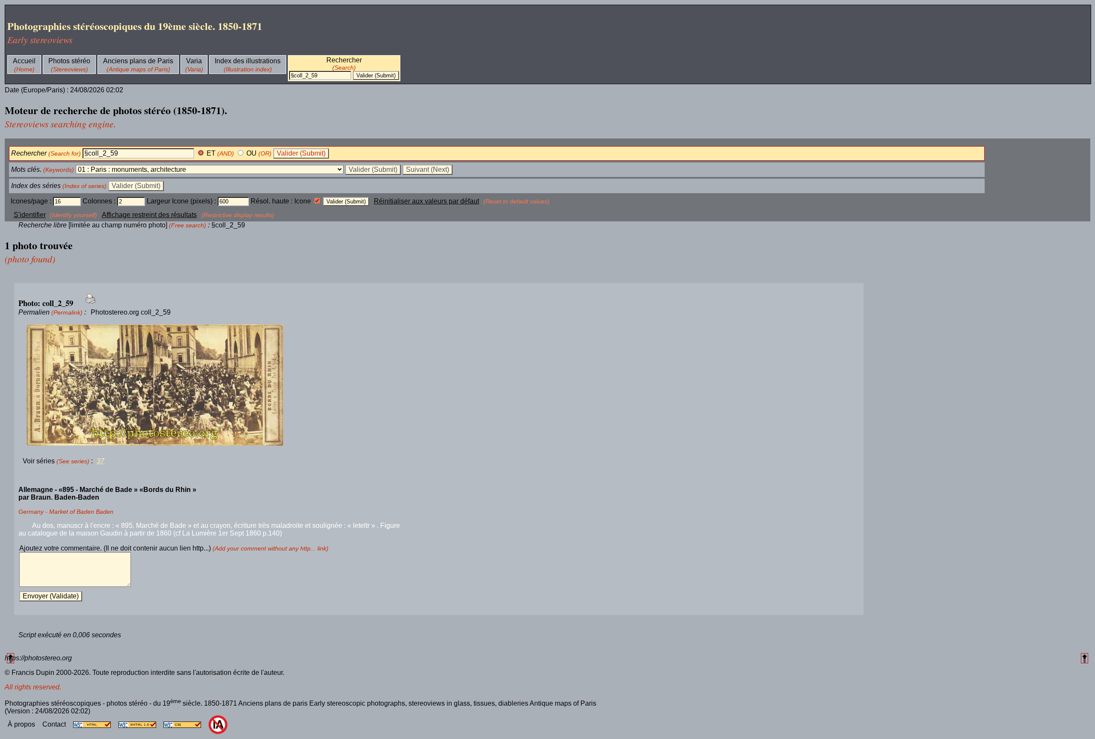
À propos (22, 724)
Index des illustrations (248, 61)
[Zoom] (439, 385)
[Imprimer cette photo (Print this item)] (88, 303)
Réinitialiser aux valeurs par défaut (426, 201)
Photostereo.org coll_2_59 (131, 312)
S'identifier (30, 214)
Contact (55, 724)
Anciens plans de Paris (138, 61)
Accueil (24, 61)
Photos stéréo (69, 61)
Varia (194, 61)
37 (100, 461)
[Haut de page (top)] (10, 658)
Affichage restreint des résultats (149, 214)
